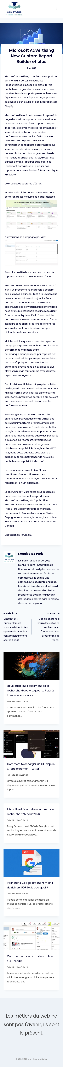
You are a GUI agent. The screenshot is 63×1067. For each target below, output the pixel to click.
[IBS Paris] (14, 9)
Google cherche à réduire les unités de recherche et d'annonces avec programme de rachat (47, 627)
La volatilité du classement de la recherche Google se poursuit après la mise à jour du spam (31, 690)
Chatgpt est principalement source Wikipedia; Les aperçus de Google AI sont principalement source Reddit (16, 627)
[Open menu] (56, 8)
